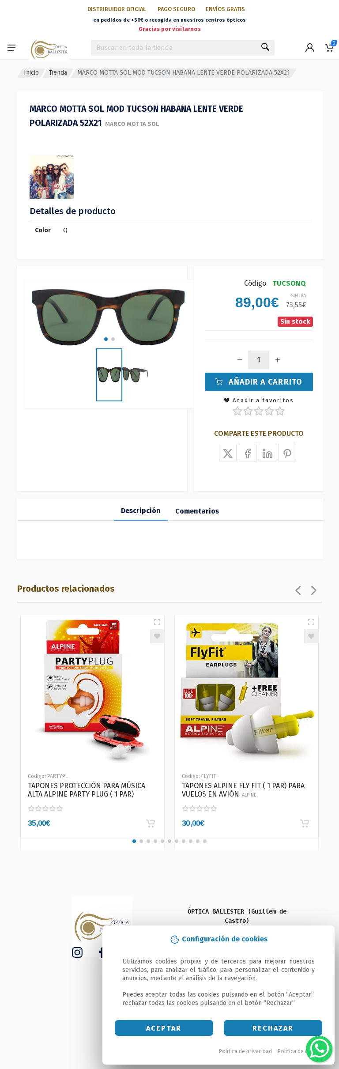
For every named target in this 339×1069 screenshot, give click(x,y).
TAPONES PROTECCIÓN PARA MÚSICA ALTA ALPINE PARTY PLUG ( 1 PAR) (86, 790)
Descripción (141, 510)
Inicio (31, 72)
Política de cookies (301, 1051)
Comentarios (197, 511)
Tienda (58, 72)
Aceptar (163, 1028)
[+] (277, 360)
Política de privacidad (245, 1051)
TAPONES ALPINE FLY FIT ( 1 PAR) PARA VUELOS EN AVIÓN (243, 790)
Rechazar (273, 1028)
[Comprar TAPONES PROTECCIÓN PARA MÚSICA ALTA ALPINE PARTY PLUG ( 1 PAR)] (150, 823)
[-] (239, 360)
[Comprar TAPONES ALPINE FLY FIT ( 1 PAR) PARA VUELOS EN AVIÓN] (305, 823)
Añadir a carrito (265, 382)
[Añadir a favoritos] (157, 636)
